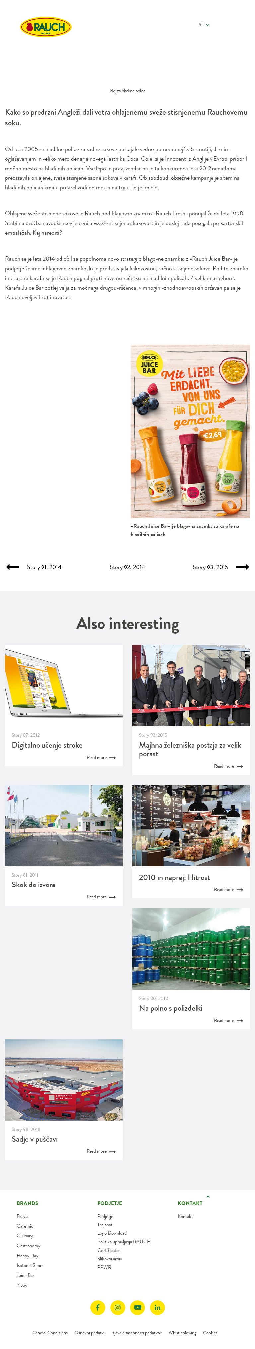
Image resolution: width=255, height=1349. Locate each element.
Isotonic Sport (30, 1265)
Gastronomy (28, 1245)
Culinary (25, 1235)
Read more (97, 757)
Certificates (108, 1250)
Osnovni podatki (89, 1332)
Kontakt (185, 1216)
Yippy (22, 1285)
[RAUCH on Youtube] (137, 1307)
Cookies (210, 1332)
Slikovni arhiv (109, 1258)
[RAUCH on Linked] (157, 1307)
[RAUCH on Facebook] (97, 1307)
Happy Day (27, 1255)
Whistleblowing (182, 1332)
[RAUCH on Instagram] (117, 1307)
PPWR (104, 1267)
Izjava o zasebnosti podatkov (136, 1332)
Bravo (22, 1216)
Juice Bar (25, 1275)
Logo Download (112, 1233)
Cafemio (25, 1226)
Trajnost (104, 1224)
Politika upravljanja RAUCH (124, 1241)
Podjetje (105, 1216)
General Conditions (50, 1332)
